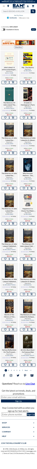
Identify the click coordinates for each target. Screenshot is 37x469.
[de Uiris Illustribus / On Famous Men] (27, 341)
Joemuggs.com (31, 451)
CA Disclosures (18, 453)
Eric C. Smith (10, 73)
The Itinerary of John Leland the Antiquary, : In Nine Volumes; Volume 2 (9, 210)
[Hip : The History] (28, 59)
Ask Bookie (13, 18)
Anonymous (28, 285)
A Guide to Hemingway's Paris (28, 104)
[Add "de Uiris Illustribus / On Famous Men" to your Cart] (32, 365)
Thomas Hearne (10, 108)
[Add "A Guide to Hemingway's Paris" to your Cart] (32, 117)
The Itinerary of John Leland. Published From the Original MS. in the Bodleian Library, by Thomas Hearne (9, 245)
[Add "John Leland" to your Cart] (13, 82)
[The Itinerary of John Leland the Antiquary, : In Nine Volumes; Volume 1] (9, 129)
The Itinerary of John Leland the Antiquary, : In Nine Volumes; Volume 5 (9, 174)
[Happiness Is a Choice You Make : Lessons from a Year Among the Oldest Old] (28, 200)
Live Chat (30, 383)
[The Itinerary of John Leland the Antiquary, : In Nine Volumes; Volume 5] (9, 165)
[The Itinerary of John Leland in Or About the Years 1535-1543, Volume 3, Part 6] (28, 129)
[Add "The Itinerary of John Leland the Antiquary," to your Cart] (13, 153)
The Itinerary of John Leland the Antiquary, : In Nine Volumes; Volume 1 (9, 139)
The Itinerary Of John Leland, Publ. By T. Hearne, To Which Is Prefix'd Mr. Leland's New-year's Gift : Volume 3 (27, 245)
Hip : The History (28, 67)
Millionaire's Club (24, 18)
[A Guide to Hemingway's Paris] (28, 94)
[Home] (18, 6)
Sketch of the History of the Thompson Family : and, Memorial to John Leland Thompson (9, 316)
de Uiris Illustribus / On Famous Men (28, 351)
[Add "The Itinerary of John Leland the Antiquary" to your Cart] (32, 329)
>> (31, 370)
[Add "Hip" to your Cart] (32, 82)
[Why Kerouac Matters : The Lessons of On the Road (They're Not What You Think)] (28, 165)
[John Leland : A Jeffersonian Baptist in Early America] (9, 59)
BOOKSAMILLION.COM (16, 451)
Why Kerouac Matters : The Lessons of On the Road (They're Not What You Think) (28, 174)
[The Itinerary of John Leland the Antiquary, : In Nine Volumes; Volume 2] (9, 200)
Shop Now (18, 47)
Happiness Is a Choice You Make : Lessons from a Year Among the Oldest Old (27, 210)
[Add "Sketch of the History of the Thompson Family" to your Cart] (13, 329)
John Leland (28, 70)
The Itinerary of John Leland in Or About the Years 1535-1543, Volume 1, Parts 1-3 (27, 280)
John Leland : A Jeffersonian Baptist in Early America (9, 68)
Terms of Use (7, 453)
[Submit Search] (33, 11)
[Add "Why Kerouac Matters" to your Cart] (32, 188)
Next (26, 370)
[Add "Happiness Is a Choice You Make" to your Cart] (32, 223)
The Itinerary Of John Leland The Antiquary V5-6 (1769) (9, 104)
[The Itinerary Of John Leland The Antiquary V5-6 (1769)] (9, 94)
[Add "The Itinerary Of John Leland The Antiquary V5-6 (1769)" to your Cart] (13, 117)
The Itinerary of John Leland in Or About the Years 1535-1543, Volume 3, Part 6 (27, 139)
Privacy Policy (30, 453)
